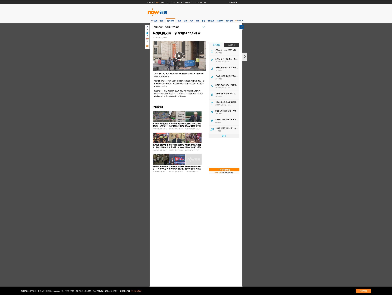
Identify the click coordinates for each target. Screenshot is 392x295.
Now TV (187, 2)
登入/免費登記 (233, 2)
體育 (168, 2)
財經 (162, 2)
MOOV (179, 2)
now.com (150, 2)
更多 (224, 136)
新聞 (157, 2)
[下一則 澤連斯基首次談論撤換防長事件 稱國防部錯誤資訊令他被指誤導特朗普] (244, 57)
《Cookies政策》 (135, 291)
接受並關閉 (363, 291)
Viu (174, 2)
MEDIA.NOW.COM (199, 2)
